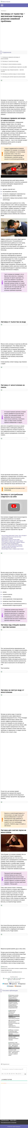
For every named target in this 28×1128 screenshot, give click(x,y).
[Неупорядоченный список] (11, 1074)
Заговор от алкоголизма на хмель (11, 64)
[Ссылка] (16, 1074)
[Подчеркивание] (6, 1074)
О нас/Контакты (5, 1120)
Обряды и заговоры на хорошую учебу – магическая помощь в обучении (13, 1037)
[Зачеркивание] (8, 1074)
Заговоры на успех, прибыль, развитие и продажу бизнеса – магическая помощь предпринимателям (13, 1005)
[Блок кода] (15, 1074)
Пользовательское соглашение (8, 1122)
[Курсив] (4, 1074)
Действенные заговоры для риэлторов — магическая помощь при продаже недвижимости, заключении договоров (13, 1024)
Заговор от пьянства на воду (9, 61)
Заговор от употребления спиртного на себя (14, 67)
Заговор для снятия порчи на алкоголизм (13, 76)
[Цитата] (13, 1074)
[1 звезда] (5, 978)
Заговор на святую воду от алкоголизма (13, 74)
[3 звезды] (16, 978)
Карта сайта (13, 1120)
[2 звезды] (11, 978)
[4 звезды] (22, 978)
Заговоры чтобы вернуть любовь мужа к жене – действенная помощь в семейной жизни (13, 1052)
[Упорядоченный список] (9, 1074)
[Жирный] (2, 1074)
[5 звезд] (10, 979)
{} (18, 1073)
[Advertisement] (14, 36)
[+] (20, 1073)
